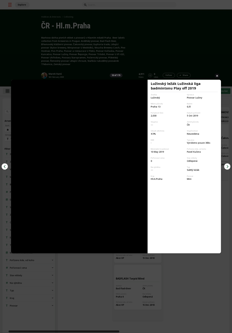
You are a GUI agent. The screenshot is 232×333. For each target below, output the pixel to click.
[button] (5, 166)
